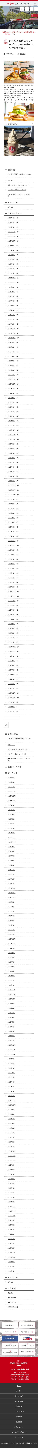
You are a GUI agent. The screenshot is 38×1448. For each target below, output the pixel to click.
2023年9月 (11, 342)
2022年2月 (11, 421)
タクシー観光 (19, 1396)
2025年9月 (11, 245)
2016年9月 (11, 702)
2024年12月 (11, 278)
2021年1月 (11, 481)
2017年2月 (11, 684)
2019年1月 (11, 587)
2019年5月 (11, 568)
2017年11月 (11, 651)
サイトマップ (19, 1437)
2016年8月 (11, 707)
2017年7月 (11, 670)
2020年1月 (11, 536)
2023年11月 (11, 333)
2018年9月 (11, 605)
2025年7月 (11, 250)
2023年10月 (11, 338)
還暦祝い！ (11, 180)
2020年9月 (11, 499)
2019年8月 (11, 555)
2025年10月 (11, 241)
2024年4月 (11, 310)
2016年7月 (11, 711)
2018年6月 (11, 619)
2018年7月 (11, 614)
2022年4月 (11, 412)
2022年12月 (11, 379)
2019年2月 (11, 582)
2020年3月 (11, 527)
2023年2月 (11, 375)
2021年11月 (11, 435)
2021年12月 (11, 430)
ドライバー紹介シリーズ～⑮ (17, 190)
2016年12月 (11, 693)
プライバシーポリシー (19, 1432)
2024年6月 (11, 301)
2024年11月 (11, 282)
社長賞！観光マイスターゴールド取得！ (19, 195)
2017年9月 (11, 661)
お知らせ (22, 54)
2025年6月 (11, 255)
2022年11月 (11, 384)
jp (22, 9)
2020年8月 (11, 504)
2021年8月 (11, 448)
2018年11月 (11, 596)
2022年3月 (11, 416)
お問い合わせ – (19, 1427)
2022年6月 (11, 407)
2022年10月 (11, 388)
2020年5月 (11, 518)
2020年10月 (11, 495)
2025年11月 (11, 236)
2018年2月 (11, 638)
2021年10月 (11, 439)
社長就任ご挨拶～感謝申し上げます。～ (19, 175)
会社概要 (19, 1417)
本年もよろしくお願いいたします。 (19, 185)
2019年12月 (11, 541)
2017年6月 (11, 674)
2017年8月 (11, 665)
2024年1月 (11, 324)
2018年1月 (11, 642)
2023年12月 (11, 329)
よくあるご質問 (19, 1411)
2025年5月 (11, 259)
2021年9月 (11, 444)
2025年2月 (11, 269)
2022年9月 (11, 393)
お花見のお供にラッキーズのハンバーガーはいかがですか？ (21, 44)
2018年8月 (11, 610)
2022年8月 (11, 398)
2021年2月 (11, 476)
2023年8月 (11, 347)
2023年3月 (11, 370)
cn (31, 9)
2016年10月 (11, 698)
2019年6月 (11, 564)
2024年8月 (11, 292)
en (27, 9)
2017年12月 (11, 647)
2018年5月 (11, 624)
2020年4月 (11, 522)
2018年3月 (11, 633)
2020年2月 (11, 531)
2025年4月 (11, 264)
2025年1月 (11, 273)
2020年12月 (11, 485)
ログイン (10, 1293)
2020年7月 (11, 508)
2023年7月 (11, 352)
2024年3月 (11, 315)
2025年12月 (11, 232)
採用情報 (19, 1422)
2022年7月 (11, 402)
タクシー (19, 1391)
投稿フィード (12, 1297)
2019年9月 (11, 550)
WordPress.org (13, 1307)
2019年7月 (11, 559)
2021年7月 (11, 453)
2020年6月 (11, 513)
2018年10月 (11, 601)
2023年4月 (11, 365)
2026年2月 (11, 222)
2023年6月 (11, 356)
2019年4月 (11, 573)
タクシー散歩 (19, 1401)
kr (36, 9)
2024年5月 (11, 305)
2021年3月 (11, 471)
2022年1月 (11, 425)
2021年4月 (11, 467)
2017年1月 (11, 688)
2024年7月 (11, 296)
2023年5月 (11, 361)
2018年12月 (11, 591)
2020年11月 (11, 490)
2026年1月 (11, 227)
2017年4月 (11, 679)
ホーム (19, 1386)
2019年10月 (11, 545)
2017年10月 (11, 656)
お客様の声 (19, 1406)
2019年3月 (11, 578)
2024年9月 (11, 287)
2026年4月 (11, 218)
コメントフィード (13, 1302)
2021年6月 (11, 458)
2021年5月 (11, 462)
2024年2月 (11, 319)
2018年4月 (11, 628)
